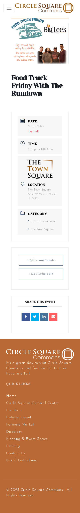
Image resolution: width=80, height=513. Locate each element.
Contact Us (15, 453)
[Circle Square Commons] (44, 8)
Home (11, 396)
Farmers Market (20, 425)
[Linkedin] (44, 317)
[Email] (53, 317)
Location (14, 410)
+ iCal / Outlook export (41, 274)
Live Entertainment (43, 221)
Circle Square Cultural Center (32, 403)
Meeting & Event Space (27, 439)
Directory (14, 432)
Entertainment (18, 417)
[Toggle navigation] (9, 8)
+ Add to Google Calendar (41, 260)
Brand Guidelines (21, 460)
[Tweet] (35, 317)
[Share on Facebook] (26, 317)
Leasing (13, 446)
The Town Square (42, 229)
